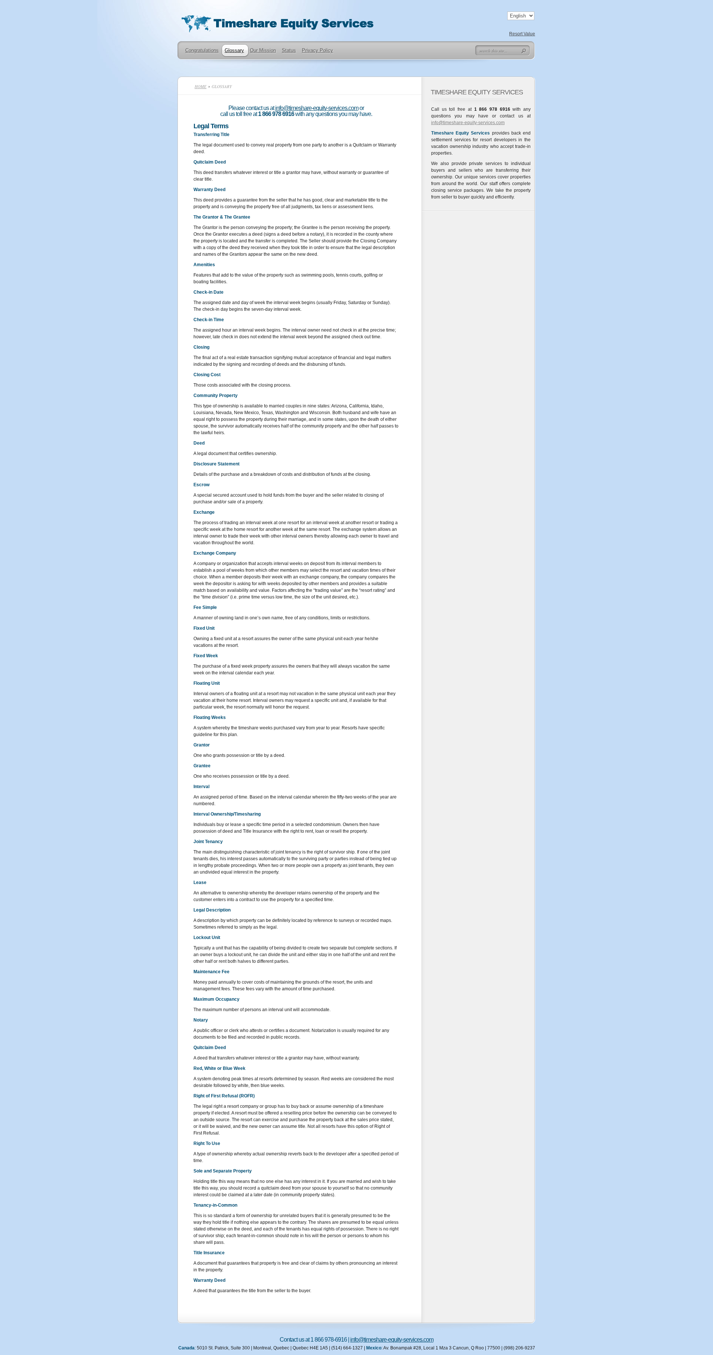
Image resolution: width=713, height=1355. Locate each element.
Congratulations (202, 50)
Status (289, 50)
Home (200, 86)
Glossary (234, 50)
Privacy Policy (317, 50)
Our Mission (263, 50)
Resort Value (522, 33)
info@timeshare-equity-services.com (316, 108)
